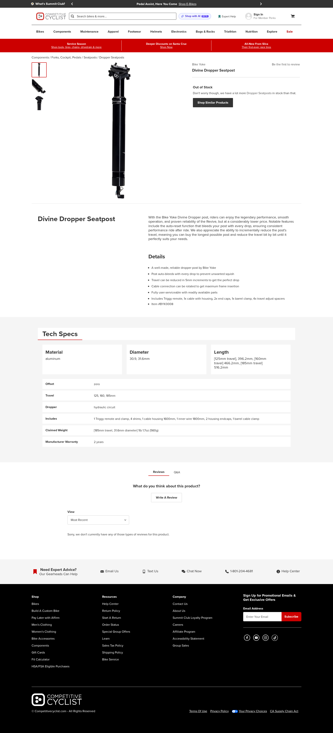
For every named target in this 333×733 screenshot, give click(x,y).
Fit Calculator (41, 659)
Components (40, 57)
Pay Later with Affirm (46, 618)
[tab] (60, 334)
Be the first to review (286, 64)
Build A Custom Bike (45, 611)
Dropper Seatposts (111, 57)
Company (179, 597)
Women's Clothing (44, 631)
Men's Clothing (42, 624)
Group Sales (181, 645)
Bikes (35, 604)
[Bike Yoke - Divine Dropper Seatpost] (39, 69)
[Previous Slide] (72, 4)
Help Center (110, 604)
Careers (178, 624)
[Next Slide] (261, 4)
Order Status (110, 624)
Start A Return (111, 618)
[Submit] (72, 16)
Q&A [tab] (177, 472)
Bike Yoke (198, 64)
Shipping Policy (112, 652)
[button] (195, 16)
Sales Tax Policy (112, 645)
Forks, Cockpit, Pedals (66, 57)
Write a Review (166, 497)
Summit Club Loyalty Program (192, 618)
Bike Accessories (43, 638)
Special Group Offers (116, 631)
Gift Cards (38, 652)
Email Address (253, 608)
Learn (106, 638)
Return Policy (111, 611)
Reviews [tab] (159, 472)
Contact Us (180, 604)
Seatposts (90, 57)
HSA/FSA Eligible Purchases (50, 666)
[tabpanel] (166, 395)
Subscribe (291, 616)
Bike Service (110, 659)
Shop (35, 597)
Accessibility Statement (188, 638)
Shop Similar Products (213, 102)
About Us (179, 611)
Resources (109, 597)
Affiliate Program (184, 631)
